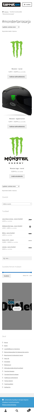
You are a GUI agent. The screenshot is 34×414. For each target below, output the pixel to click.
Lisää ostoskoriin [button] (17, 176)
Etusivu (6, 12)
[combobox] (17, 204)
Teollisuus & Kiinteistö (11, 378)
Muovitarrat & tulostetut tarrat (13, 355)
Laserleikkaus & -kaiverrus (12, 349)
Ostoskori (7, 361)
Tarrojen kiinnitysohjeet (11, 374)
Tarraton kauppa (9, 371)
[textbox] (17, 204)
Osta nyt (17, 309)
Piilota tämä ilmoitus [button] (9, 405)
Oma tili (6, 358)
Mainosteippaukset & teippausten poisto (16, 352)
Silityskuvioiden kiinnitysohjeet (13, 368)
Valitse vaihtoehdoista (17, 77)
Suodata (6, 276)
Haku (17, 411)
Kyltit (6, 346)
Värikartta (7, 387)
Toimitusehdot (8, 384)
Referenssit (7, 365)
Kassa (6, 342)
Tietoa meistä (8, 381)
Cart (26, 409)
